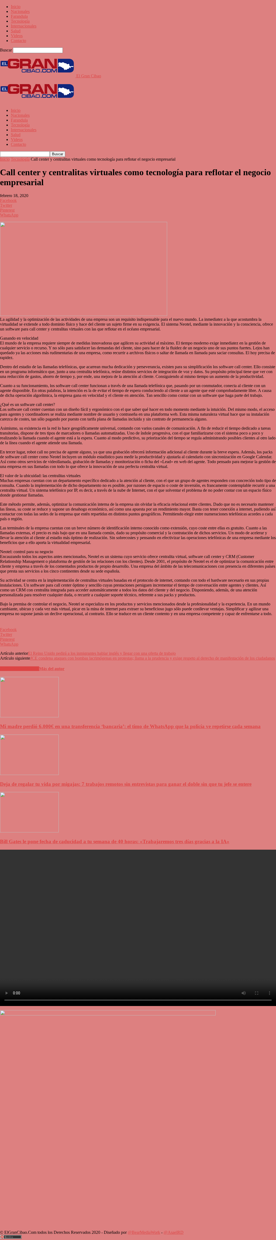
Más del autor (51, 668)
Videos (17, 35)
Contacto (18, 40)
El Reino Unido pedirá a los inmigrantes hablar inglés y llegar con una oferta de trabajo (102, 653)
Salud (15, 31)
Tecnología (20, 21)
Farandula (19, 16)
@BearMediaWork (144, 1232)
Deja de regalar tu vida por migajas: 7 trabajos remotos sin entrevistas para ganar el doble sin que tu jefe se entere (125, 784)
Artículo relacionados (19, 668)
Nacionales (20, 11)
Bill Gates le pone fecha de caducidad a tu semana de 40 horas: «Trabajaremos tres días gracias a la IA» (114, 841)
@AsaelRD (174, 1232)
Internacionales (23, 26)
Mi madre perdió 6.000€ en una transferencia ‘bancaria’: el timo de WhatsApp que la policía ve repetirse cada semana (130, 726)
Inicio (15, 6)
